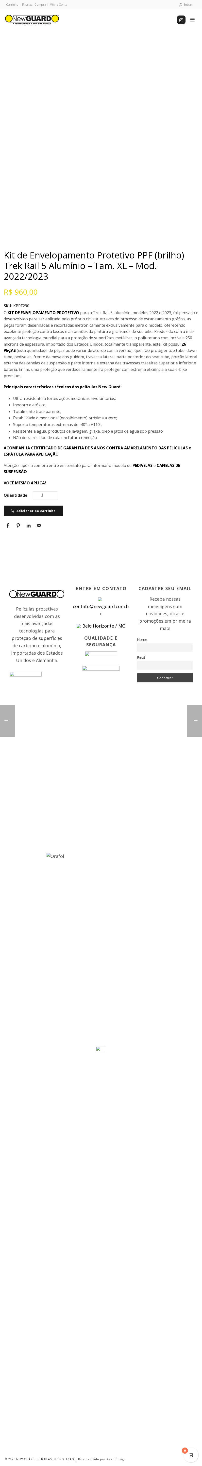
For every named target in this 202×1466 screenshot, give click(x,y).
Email (141, 657)
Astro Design (116, 1459)
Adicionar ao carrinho (36, 511)
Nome (142, 639)
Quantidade (15, 495)
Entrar (188, 4)
